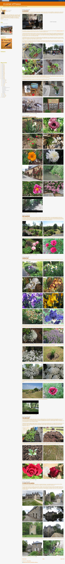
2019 (2, 70)
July (3, 84)
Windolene (3, 91)
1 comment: (33, 479)
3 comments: (33, 113)
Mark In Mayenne (8, 10)
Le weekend (25, 11)
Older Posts (62, 558)
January (3, 96)
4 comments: (33, 212)
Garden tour (25, 258)
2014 (2, 75)
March (3, 94)
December (3, 79)
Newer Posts (24, 558)
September (4, 82)
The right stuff (25, 418)
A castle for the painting (28, 483)
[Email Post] (36, 113)
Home (43, 558)
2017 (2, 72)
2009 (2, 97)
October (3, 81)
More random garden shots (29, 117)
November (3, 80)
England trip (4, 92)
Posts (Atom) (29, 560)
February (3, 95)
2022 (2, 67)
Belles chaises (43, 75)
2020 (2, 69)
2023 (2, 66)
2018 (2, 71)
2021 (2, 68)
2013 (2, 76)
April (3, 93)
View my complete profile (4, 19)
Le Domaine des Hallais (4, 23)
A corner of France (12, 4)
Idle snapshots (26, 216)
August (3, 83)
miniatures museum (59, 30)
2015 (2, 74)
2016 (2, 73)
